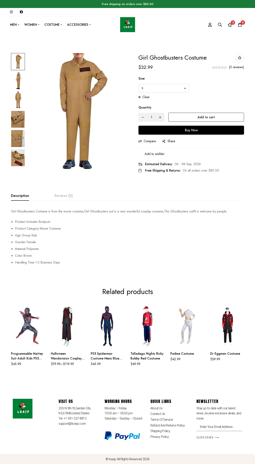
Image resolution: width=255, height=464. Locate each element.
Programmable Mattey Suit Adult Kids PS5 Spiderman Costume (27, 358)
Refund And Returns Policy (167, 425)
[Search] (220, 25)
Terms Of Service (161, 420)
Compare (150, 141)
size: (141, 78)
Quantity (144, 107)
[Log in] (210, 25)
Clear (146, 97)
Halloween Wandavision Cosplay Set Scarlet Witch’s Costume (66, 360)
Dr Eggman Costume (225, 353)
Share (171, 141)
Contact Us (157, 414)
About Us (156, 408)
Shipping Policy (160, 431)
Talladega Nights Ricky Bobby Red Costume (147, 356)
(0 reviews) (236, 67)
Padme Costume (182, 353)
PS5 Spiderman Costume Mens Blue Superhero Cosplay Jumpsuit (105, 360)
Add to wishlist (239, 57)
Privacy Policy (159, 437)
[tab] (20, 196)
